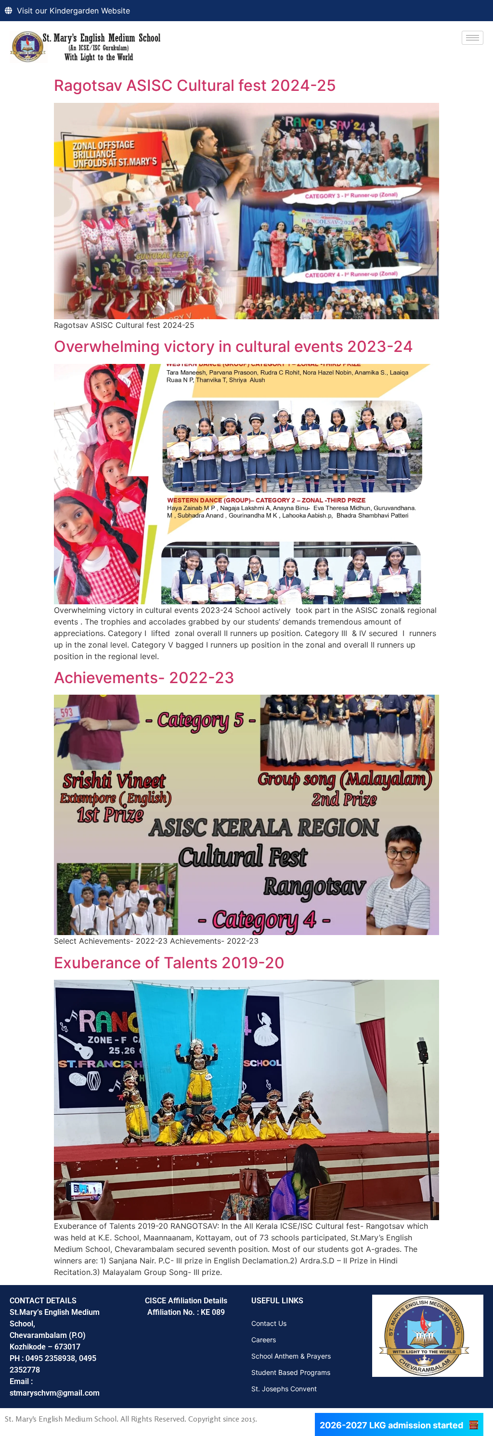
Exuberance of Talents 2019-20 (169, 962)
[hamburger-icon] (472, 38)
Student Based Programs (290, 1372)
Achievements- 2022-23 (144, 677)
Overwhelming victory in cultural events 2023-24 (233, 346)
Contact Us (268, 1323)
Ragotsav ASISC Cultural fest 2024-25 (195, 85)
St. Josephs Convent (284, 1388)
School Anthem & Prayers (291, 1356)
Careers (263, 1339)
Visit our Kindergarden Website (73, 10)
